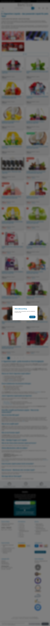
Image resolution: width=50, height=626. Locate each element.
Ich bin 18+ (32, 316)
